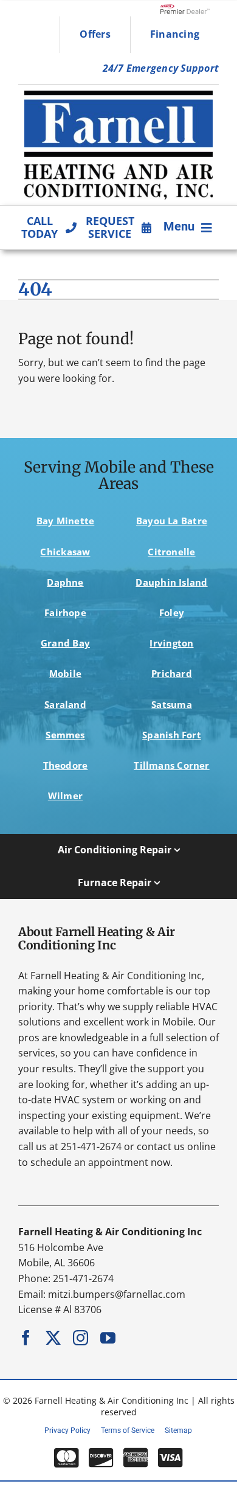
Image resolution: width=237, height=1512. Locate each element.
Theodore (65, 765)
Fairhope (65, 612)
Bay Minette (65, 521)
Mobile (65, 673)
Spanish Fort (171, 735)
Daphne (65, 582)
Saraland (65, 704)
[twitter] (53, 1337)
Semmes (65, 735)
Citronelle (171, 552)
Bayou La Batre (171, 521)
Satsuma (171, 704)
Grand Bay (65, 643)
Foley (171, 612)
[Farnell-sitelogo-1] (118, 95)
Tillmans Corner (171, 765)
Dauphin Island (171, 582)
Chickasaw (65, 552)
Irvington (171, 643)
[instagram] (80, 1337)
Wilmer (65, 795)
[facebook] (25, 1337)
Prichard (171, 673)
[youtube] (107, 1337)
